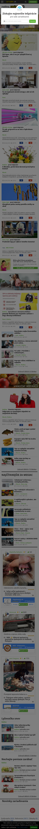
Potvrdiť (32, 21)
